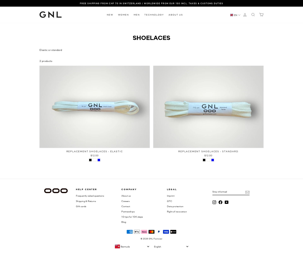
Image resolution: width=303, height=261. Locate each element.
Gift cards (81, 206)
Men (137, 14)
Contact (125, 206)
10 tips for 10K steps (132, 216)
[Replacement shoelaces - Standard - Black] (204, 160)
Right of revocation (177, 211)
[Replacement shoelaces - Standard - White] (208, 160)
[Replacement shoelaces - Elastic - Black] (90, 160)
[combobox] (132, 246)
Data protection (175, 206)
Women (123, 14)
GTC (169, 201)
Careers (125, 201)
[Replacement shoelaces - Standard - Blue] (212, 160)
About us (176, 14)
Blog (123, 221)
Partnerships (128, 211)
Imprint (171, 195)
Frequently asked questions (90, 195)
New (110, 14)
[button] (235, 15)
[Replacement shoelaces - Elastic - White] (94, 160)
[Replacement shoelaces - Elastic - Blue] (98, 160)
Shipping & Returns (86, 201)
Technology (154, 14)
